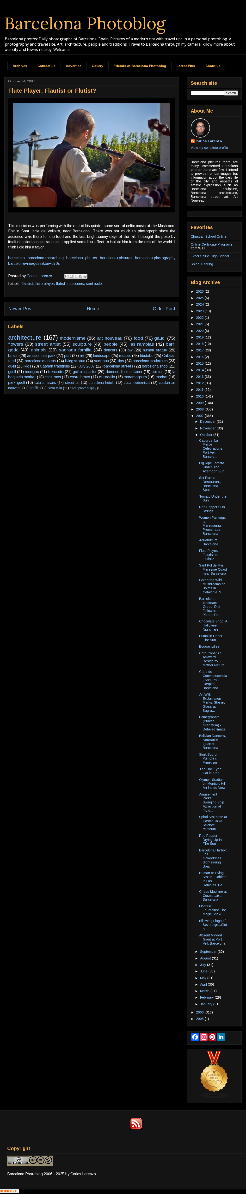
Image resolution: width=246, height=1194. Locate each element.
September (209, 951)
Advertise (73, 66)
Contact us (46, 66)
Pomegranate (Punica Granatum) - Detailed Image (212, 723)
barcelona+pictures (116, 258)
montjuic (32, 372)
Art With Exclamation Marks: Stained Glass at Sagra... (212, 702)
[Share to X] (76, 276)
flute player (44, 284)
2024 (200, 304)
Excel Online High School (210, 256)
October (206, 435)
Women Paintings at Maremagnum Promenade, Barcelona (212, 526)
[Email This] (66, 276)
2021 (200, 324)
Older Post (164, 308)
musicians (76, 284)
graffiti (34, 388)
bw (130, 350)
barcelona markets (40, 361)
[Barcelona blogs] (214, 1097)
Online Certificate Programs (212, 244)
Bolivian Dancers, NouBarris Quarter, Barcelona (212, 742)
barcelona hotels (102, 383)
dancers (110, 350)
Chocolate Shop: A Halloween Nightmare (213, 625)
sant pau (101, 361)
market (162, 377)
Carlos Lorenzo (209, 141)
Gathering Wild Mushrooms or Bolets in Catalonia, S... (212, 586)
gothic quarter (85, 372)
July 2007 (87, 366)
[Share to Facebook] (80, 276)
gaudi (160, 338)
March (205, 991)
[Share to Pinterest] (85, 276)
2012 (200, 383)
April (204, 984)
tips (121, 361)
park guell (16, 382)
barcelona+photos (81, 258)
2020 (200, 331)
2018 (200, 344)
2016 (200, 357)
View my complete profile (209, 148)
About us (213, 66)
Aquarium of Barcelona (208, 542)
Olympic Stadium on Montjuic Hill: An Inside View (213, 784)
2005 (200, 1019)
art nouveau (109, 338)
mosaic (125, 356)
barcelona (16, 258)
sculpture (82, 344)
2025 (200, 298)
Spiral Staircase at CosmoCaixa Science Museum (213, 823)
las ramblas (141, 344)
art (82, 356)
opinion (157, 372)
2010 (200, 396)
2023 (200, 311)
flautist (27, 284)
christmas (53, 377)
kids (28, 366)
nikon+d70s (50, 263)
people (111, 344)
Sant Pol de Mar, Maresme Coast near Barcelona (213, 569)
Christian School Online (209, 236)
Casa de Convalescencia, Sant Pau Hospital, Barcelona (213, 680)
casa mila (55, 388)
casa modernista (137, 383)
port (67, 356)
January (206, 1004)
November (208, 428)
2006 (200, 1012)
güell (12, 372)
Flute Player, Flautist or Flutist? (208, 555)
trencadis (56, 372)
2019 (200, 337)
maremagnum (135, 377)
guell (12, 366)
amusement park (41, 356)
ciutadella (107, 377)
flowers (15, 344)
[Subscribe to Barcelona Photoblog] (136, 1128)
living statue (75, 361)
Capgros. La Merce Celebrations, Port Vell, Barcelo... (211, 448)
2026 (200, 291)
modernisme (73, 338)
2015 (200, 363)
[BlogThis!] (71, 276)
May (203, 978)
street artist (48, 344)
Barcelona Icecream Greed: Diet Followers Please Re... (210, 607)
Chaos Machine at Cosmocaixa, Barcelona (213, 896)
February (207, 997)
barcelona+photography (155, 258)
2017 (200, 350)
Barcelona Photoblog (85, 23)
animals (39, 349)
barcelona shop (155, 366)
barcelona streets (118, 366)
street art (72, 383)
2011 (200, 390)
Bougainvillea (209, 646)
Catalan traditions (55, 366)
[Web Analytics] (9, 1191)
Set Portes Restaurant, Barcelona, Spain (210, 484)
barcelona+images (23, 263)
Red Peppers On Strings (212, 509)
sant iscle (94, 284)
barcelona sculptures (150, 361)
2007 (200, 416)
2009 (200, 403)
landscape (102, 356)
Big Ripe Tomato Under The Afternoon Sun (211, 467)
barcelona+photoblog (46, 258)
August (206, 958)
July (203, 965)
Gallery (97, 66)
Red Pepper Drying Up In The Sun (210, 840)
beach (13, 356)
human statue (155, 350)
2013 (200, 377)
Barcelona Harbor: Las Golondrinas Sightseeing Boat (213, 858)
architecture (24, 337)
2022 (200, 318)
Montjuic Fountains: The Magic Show (212, 910)
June (204, 971)
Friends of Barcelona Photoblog (140, 66)
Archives (20, 66)
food (138, 338)
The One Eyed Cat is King (210, 771)
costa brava (80, 377)
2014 (200, 370)
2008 (200, 409)
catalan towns (45, 383)
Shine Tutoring (202, 264)
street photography (83, 388)
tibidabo (147, 356)
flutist (60, 284)
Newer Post (20, 308)
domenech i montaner (124, 372)
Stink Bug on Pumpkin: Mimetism (208, 759)
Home (93, 308)
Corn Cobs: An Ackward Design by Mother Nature (212, 659)
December (208, 421)
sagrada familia (75, 349)
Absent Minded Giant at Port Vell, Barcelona (212, 939)
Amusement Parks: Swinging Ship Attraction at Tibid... (211, 802)
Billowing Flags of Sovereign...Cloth (213, 925)
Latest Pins (186, 66)
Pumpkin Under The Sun (210, 638)
